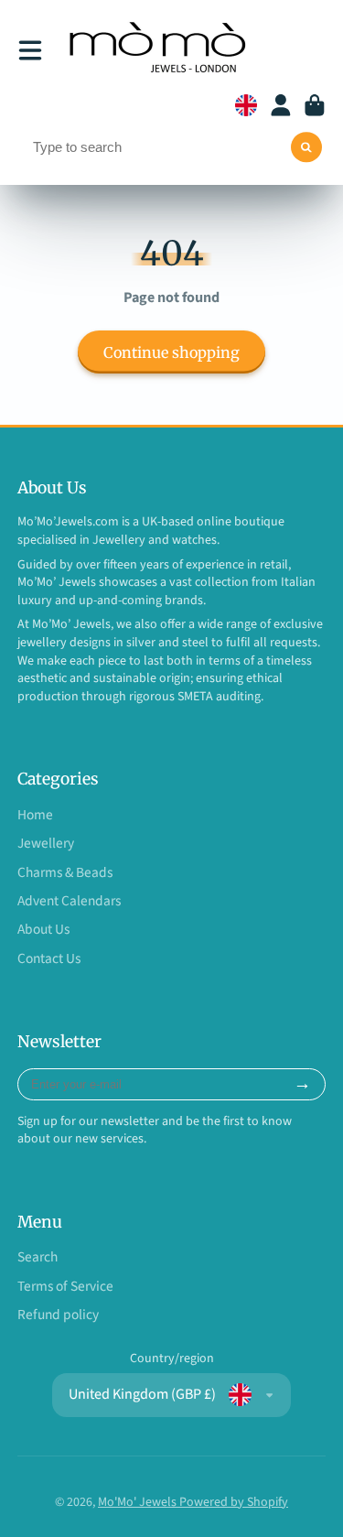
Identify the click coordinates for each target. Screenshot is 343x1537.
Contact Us (48, 959)
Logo (160, 50)
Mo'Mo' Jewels (138, 1502)
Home (35, 815)
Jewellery (45, 843)
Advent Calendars (69, 901)
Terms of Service (65, 1286)
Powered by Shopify (233, 1502)
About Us (43, 929)
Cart (315, 105)
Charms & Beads (65, 872)
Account (281, 105)
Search (37, 1257)
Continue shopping (171, 352)
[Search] (306, 147)
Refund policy (58, 1315)
